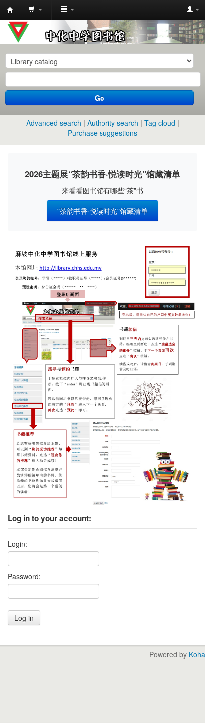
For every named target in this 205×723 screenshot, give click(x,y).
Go (99, 98)
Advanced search (53, 123)
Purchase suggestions (102, 133)
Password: (24, 576)
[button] (35, 10)
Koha (197, 654)
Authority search (112, 123)
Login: (17, 544)
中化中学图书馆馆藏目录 (10, 10)
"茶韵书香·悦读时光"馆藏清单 (102, 211)
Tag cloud (159, 123)
